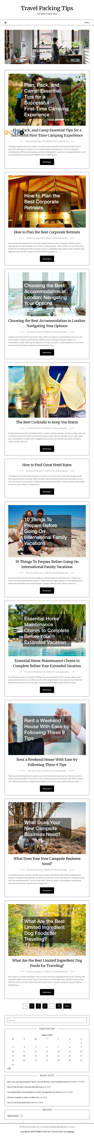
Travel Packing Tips (47, 8)
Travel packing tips (61, 141)
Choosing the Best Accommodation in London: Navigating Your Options (34, 1092)
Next (67, 1006)
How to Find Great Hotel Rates (47, 465)
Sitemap (71, 1131)
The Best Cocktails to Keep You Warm (47, 422)
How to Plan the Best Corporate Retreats (47, 232)
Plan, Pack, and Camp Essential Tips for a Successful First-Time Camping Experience (38, 1082)
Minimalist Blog (55, 1127)
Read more (47, 162)
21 (59, 1006)
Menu (87, 22)
